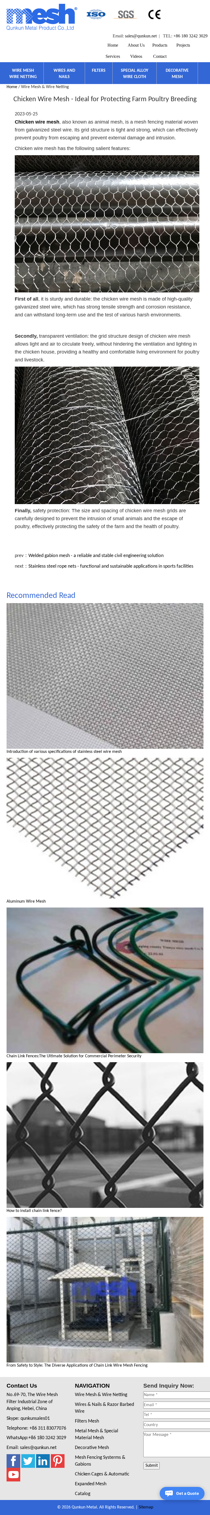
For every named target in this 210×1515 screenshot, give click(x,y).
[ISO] (95, 14)
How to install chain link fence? (34, 1211)
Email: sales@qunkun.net (32, 1447)
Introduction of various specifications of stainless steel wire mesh (64, 752)
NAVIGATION (92, 1385)
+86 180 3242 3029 (190, 36)
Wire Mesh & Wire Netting (101, 1394)
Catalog (82, 1493)
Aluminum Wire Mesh (26, 901)
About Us (136, 45)
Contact (160, 56)
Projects (183, 45)
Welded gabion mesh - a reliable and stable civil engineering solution (96, 555)
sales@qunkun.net (141, 36)
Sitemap (146, 1507)
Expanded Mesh (90, 1484)
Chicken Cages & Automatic (102, 1474)
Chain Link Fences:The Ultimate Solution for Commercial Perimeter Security (74, 1056)
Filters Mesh (87, 1421)
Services (113, 56)
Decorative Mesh (92, 1447)
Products (159, 45)
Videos (136, 56)
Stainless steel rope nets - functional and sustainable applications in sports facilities (110, 566)
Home (112, 45)
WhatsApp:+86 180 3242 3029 (36, 1438)
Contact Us (22, 1385)
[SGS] (125, 14)
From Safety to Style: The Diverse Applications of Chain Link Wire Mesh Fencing (77, 1365)
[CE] (155, 14)
